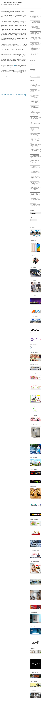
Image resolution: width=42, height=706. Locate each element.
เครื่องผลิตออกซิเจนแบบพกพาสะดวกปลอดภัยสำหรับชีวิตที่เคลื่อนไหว (34, 128)
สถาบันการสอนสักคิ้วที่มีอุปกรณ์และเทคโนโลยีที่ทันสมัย (35, 53)
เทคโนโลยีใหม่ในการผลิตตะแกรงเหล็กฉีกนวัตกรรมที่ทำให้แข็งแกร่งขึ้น (35, 160)
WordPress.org (32, 70)
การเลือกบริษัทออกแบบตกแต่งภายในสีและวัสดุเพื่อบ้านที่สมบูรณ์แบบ (35, 121)
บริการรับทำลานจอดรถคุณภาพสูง (35, 92)
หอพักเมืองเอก (34, 223)
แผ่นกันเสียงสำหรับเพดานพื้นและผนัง (7, 94)
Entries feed (32, 67)
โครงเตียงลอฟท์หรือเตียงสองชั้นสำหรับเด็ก (35, 22)
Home (2, 7)
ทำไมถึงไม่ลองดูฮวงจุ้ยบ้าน (34, 157)
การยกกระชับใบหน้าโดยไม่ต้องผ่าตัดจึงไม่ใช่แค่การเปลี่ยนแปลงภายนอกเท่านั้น (35, 95)
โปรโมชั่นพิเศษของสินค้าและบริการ (11, 2)
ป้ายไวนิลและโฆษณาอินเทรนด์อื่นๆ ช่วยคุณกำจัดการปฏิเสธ (35, 37)
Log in (31, 66)
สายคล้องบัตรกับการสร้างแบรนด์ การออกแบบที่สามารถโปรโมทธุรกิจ (35, 124)
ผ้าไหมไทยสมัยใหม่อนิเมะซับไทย (35, 204)
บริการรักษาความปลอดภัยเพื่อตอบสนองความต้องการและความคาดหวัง (35, 142)
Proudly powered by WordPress (5, 704)
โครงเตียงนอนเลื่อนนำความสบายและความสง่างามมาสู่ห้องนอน (35, 20)
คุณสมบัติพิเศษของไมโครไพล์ (34, 154)
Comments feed (32, 69)
